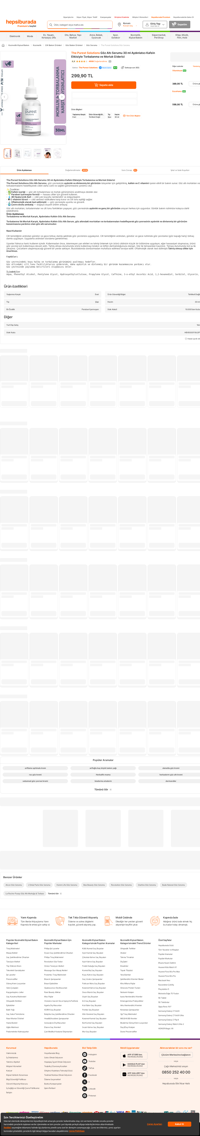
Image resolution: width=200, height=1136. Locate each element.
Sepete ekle (106, 85)
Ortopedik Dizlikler (14, 1001)
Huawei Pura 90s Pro (167, 976)
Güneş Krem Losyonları (15, 983)
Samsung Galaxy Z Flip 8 (168, 1020)
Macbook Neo (164, 980)
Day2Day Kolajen (127, 1027)
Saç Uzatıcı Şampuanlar (92, 979)
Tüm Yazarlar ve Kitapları (168, 950)
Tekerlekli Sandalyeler (15, 970)
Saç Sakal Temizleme (15, 1014)
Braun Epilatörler (51, 983)
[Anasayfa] (3, 45)
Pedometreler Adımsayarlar (17, 1031)
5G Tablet (162, 998)
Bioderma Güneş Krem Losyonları (134, 1023)
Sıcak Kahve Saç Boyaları (93, 1027)
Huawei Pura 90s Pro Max (169, 971)
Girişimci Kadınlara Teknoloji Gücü (58, 1070)
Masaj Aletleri (12, 953)
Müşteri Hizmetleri (140, 17)
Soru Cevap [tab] (129, 170)
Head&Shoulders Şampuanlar (56, 1018)
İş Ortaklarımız (12, 1057)
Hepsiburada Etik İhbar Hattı (176, 1083)
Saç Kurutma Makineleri (16, 996)
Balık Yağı (10, 1010)
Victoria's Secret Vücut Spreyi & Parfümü (61, 1001)
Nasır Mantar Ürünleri (15, 1018)
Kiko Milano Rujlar (127, 983)
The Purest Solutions (85, 53)
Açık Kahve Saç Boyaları (92, 961)
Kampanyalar (105, 17)
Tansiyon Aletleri (13, 961)
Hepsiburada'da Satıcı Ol (183, 17)
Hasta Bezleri (11, 1023)
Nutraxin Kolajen (127, 992)
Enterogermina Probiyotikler (131, 1001)
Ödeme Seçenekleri (52, 1079)
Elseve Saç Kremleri (52, 1027)
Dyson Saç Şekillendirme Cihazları (58, 953)
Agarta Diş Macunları (53, 1005)
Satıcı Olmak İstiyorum (53, 1057)
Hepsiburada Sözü (166, 945)
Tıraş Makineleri (13, 948)
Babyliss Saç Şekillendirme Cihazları (59, 1014)
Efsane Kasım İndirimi (167, 963)
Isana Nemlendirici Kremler (131, 996)
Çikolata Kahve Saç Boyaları (94, 957)
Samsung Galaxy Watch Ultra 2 (171, 1024)
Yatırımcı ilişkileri (13, 1062)
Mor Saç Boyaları (89, 1031)
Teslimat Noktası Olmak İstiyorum (58, 1075)
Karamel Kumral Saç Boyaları (94, 1018)
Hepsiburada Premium (160, 17)
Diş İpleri (123, 961)
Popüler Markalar (165, 958)
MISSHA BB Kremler (128, 1018)
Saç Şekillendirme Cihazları (17, 957)
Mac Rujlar (48, 996)
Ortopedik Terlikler (127, 948)
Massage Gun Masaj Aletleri (55, 970)
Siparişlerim (68, 17)
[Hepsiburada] (21, 22)
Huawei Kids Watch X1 (167, 967)
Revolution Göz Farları (53, 961)
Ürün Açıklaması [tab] (24, 170)
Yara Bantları (125, 975)
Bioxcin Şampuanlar (52, 979)
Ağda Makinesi (12, 1027)
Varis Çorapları (12, 988)
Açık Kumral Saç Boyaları (92, 953)
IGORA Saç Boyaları (52, 1010)
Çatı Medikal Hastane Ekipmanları (58, 1031)
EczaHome (177, 91)
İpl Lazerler (10, 975)
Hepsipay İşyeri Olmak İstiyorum (57, 1062)
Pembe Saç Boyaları (90, 1010)
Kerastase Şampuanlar (129, 1010)
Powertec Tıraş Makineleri (55, 975)
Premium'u (24, 26)
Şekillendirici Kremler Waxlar (132, 979)
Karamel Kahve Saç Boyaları (94, 988)
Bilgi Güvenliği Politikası (16, 1079)
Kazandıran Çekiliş (166, 985)
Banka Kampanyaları (53, 1084)
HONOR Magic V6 (165, 1028)
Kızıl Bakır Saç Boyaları (91, 1005)
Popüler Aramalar (165, 954)
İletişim (9, 1092)
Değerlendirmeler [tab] (76, 170)
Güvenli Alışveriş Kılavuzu (17, 1084)
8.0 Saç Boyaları (89, 1001)
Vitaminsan (177, 70)
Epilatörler (10, 1005)
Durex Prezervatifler (128, 1031)
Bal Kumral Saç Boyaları (92, 1023)
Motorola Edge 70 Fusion (168, 993)
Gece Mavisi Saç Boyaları (93, 992)
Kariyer (9, 1070)
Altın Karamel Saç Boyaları (93, 1014)
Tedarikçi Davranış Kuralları (55, 1066)
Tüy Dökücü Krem (13, 966)
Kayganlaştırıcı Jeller (14, 992)
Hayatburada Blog (51, 1053)
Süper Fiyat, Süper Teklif (87, 17)
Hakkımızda (11, 1053)
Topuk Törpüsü (126, 970)
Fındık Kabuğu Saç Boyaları (93, 966)
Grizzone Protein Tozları (130, 988)
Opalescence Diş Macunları (55, 988)
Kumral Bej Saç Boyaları (92, 970)
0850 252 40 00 (176, 1072)
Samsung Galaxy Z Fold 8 (168, 1011)
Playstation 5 (163, 989)
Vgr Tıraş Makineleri (128, 1014)
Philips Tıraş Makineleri (53, 957)
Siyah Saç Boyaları (90, 996)
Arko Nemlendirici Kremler (131, 1005)
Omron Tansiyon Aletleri (54, 966)
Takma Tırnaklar (127, 957)
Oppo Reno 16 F (164, 1006)
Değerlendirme (98, 61)
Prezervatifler (12, 979)
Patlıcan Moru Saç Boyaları (93, 983)
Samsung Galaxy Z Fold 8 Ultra (171, 1015)
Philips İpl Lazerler (51, 948)
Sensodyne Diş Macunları (54, 1023)
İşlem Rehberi (49, 1088)
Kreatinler (124, 966)
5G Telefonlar (163, 1002)
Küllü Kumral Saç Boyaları (93, 948)
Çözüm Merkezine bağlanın (176, 1054)
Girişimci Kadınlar (121, 17)
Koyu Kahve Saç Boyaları (92, 975)
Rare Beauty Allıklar (52, 992)
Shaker (123, 953)
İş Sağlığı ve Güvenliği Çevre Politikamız (23, 1088)
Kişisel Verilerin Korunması (17, 1075)
